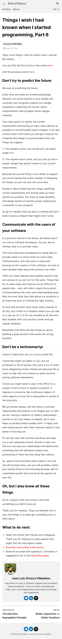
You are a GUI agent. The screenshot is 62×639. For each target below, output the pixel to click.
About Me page (39, 555)
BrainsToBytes (17, 3)
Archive (6, 9)
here (50, 65)
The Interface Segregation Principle (14, 615)
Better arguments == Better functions (48, 615)
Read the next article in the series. (25, 547)
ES (58, 9)
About (16, 9)
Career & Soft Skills (12, 44)
